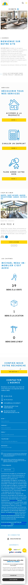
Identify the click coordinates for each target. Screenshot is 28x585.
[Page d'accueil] (5, 3)
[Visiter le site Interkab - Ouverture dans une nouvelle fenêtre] (17, 549)
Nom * (3, 418)
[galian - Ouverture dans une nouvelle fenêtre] (15, 552)
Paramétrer (13, 575)
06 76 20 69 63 (8, 399)
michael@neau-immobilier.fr (12, 403)
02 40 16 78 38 (8, 396)
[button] (12, 245)
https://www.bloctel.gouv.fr (8, 514)
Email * (3, 432)
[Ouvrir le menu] (26, 3)
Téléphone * (5, 439)
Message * (4, 445)
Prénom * (4, 425)
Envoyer (7, 469)
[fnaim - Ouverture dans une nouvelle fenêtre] (10, 549)
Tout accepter (13, 579)
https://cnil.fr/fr (13, 500)
